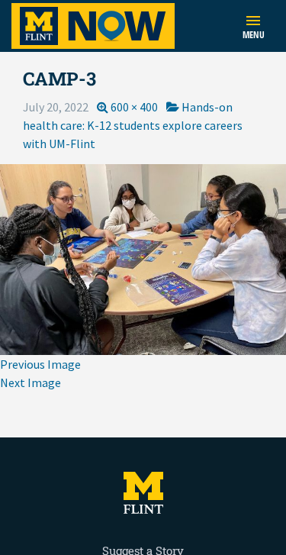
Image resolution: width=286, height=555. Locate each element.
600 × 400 (134, 107)
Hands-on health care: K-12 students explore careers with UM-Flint (133, 125)
